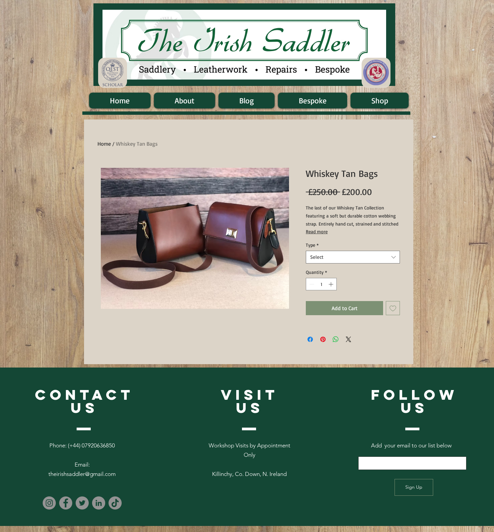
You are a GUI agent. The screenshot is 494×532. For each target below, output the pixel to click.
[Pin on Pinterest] (323, 339)
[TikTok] (115, 503)
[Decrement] (311, 284)
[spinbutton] (321, 284)
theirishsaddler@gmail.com (82, 474)
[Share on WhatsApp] (336, 339)
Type (312, 245)
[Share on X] (348, 339)
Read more (317, 231)
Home (104, 143)
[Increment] (331, 284)
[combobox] (353, 257)
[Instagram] (49, 503)
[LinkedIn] (98, 503)
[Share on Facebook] (310, 339)
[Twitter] (82, 503)
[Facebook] (65, 503)
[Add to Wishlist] (393, 308)
